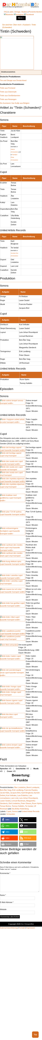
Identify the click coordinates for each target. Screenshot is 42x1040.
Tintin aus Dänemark (8, 92)
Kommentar (5, 873)
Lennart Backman (18, 801)
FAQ (6, 12)
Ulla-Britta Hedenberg (20, 809)
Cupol (8, 811)
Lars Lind (14, 798)
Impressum (30, 928)
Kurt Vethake (11, 795)
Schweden (10, 814)
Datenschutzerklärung (8, 928)
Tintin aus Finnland (7, 88)
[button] (9, 819)
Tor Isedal (29, 806)
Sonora (15, 811)
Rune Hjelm (37, 803)
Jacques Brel (15, 793)
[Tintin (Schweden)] (17, 38)
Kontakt (22, 928)
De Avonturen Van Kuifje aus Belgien (14, 103)
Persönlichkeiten (35, 12)
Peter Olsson (26, 803)
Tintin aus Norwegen (8, 99)
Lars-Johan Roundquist (28, 798)
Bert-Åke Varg (5, 790)
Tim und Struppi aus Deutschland (13, 80)
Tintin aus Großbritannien (10, 96)
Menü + (21, 18)
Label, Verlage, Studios (18, 12)
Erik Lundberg (17, 790)
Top (35, 1034)
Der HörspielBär (27, 924)
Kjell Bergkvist (27, 793)
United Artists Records (30, 811)
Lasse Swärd (5, 801)
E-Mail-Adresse (6, 902)
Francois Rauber (30, 790)
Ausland (26, 25)
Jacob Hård (4, 793)
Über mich (17, 25)
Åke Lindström (20, 787)
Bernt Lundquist (33, 787)
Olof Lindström (14, 803)
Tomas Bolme (5, 806)
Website (3, 909)
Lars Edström (22, 795)
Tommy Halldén (18, 806)
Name (3, 895)
